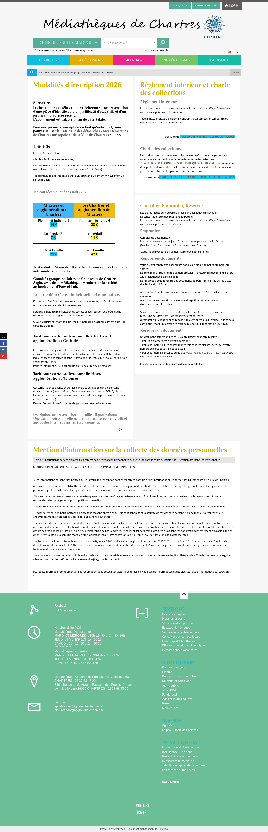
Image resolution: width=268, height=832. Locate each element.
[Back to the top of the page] (184, 594)
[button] (235, 72)
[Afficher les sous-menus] (186, 5)
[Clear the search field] (155, 43)
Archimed (119, 828)
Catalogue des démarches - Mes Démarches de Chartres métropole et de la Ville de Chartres (80, 133)
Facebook (60, 605)
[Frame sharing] (121, 429)
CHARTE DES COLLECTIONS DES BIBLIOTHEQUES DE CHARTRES (178, 163)
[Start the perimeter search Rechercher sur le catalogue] (163, 43)
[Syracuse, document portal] (134, 27)
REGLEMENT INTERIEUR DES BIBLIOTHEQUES (207, 136)
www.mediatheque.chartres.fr (203, 352)
